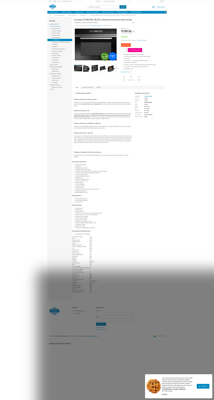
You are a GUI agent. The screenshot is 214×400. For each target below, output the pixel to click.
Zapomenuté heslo (101, 329)
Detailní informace (125, 72)
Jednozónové (55, 58)
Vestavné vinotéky (56, 55)
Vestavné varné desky (57, 51)
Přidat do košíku (136, 50)
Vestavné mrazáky (56, 31)
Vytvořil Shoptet (161, 336)
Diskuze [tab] (98, 87)
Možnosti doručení (142, 40)
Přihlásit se (101, 324)
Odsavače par (55, 53)
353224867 (77, 313)
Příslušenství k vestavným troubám (61, 42)
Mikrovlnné (55, 44)
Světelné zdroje (56, 76)
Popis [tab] (77, 87)
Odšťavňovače (55, 71)
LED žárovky (55, 80)
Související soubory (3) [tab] (87, 87)
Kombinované (55, 40)
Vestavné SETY (55, 62)
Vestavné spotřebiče (55, 26)
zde (171, 391)
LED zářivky (55, 82)
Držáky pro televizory (57, 87)
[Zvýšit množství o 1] (127, 49)
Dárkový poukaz (54, 65)
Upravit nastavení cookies (91, 336)
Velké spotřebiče (54, 24)
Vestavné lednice (56, 29)
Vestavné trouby (56, 38)
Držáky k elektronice (55, 85)
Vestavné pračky (56, 33)
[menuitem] (53, 12)
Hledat (123, 7)
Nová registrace (100, 327)
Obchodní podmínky (109, 1)
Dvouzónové (55, 60)
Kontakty (98, 1)
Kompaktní (54, 46)
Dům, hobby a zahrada (55, 74)
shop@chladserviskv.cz (81, 311)
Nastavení (164, 394)
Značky (52, 89)
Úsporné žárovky (56, 78)
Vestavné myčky (56, 35)
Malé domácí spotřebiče (56, 67)
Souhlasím (204, 386)
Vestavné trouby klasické (58, 49)
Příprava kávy (55, 69)
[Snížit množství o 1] (127, 51)
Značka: (107, 25)
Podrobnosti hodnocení (96, 25)
